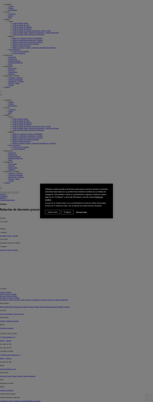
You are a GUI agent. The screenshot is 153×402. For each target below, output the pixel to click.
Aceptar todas (52, 212)
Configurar (67, 212)
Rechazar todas (81, 212)
